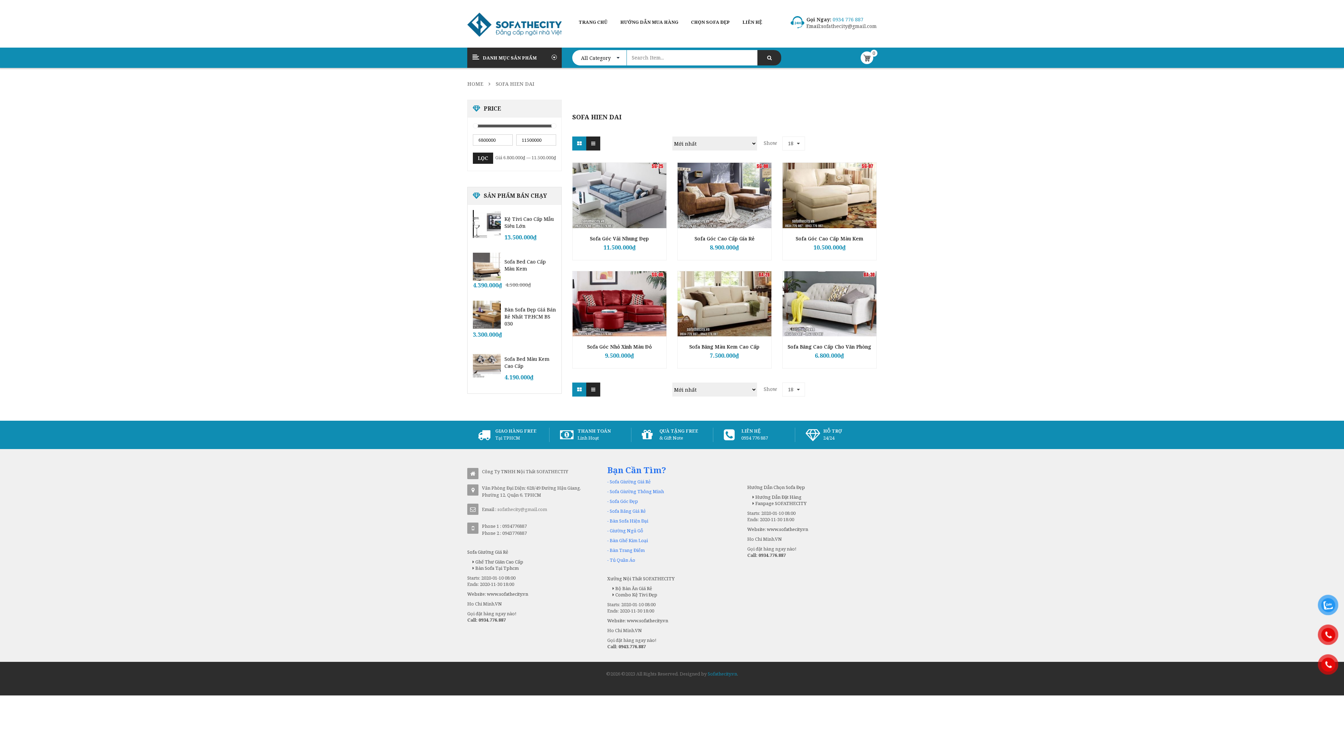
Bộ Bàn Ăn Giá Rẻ (633, 588)
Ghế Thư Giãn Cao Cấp (498, 562)
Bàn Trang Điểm (627, 550)
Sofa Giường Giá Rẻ (630, 481)
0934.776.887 (492, 620)
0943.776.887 (632, 646)
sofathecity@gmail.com (849, 26)
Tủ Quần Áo (622, 560)
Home (475, 83)
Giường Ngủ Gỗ (626, 530)
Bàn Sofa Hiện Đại (629, 521)
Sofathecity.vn (722, 674)
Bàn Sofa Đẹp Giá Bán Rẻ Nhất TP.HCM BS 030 (530, 316)
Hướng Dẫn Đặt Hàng (778, 497)
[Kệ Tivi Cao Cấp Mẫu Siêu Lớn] (487, 224)
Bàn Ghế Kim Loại (629, 540)
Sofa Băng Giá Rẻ (628, 511)
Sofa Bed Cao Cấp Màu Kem (525, 265)
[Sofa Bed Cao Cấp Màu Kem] (487, 267)
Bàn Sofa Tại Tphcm (496, 568)
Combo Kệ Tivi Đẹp (635, 595)
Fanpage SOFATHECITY (780, 503)
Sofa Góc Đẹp (624, 501)
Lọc (483, 158)
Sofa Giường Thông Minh (637, 491)
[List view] (593, 143)
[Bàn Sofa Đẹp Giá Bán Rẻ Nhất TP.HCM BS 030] (487, 315)
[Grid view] (579, 143)
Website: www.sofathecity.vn (497, 594)
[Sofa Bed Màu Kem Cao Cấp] (487, 364)
